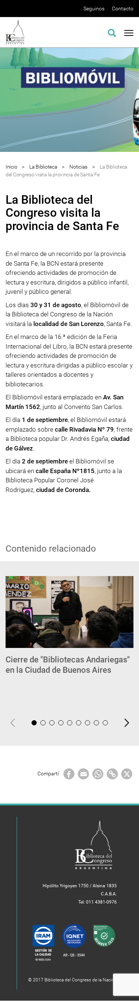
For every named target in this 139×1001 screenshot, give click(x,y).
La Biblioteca (43, 167)
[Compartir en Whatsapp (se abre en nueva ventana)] (98, 773)
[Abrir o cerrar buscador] (112, 32)
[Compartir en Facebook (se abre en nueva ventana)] (69, 773)
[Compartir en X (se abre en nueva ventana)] (126, 773)
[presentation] (12, 722)
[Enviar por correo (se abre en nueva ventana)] (83, 773)
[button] (34, 722)
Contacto (122, 8)
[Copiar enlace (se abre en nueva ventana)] (112, 773)
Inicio (11, 167)
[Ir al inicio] (15, 31)
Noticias (78, 167)
